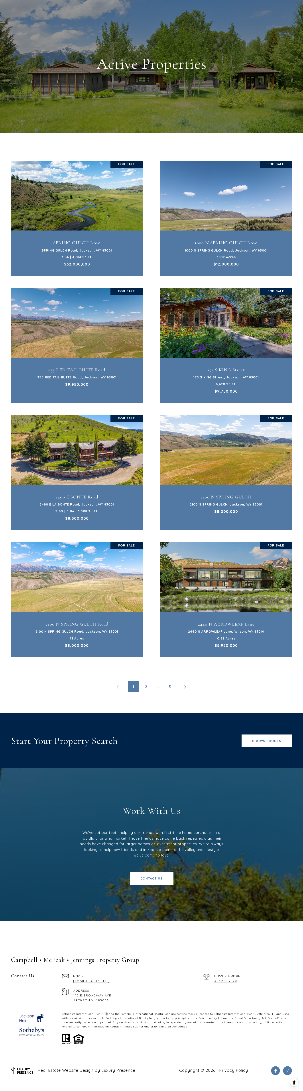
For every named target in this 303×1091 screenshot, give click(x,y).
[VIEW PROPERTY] (77, 212)
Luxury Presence (118, 1070)
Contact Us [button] (151, 878)
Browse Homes (266, 741)
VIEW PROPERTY (77, 216)
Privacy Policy (233, 1070)
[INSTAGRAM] (287, 1070)
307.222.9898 (225, 981)
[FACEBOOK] (275, 1070)
